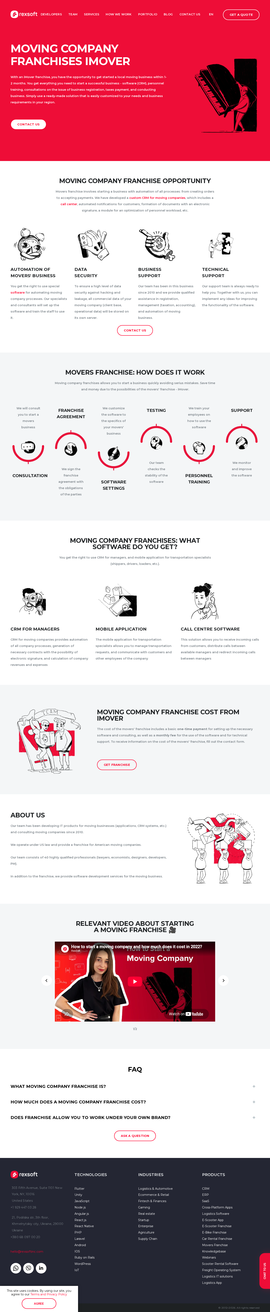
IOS (77, 1251)
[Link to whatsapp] (16, 1268)
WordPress (82, 1264)
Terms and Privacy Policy (48, 1294)
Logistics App (212, 1283)
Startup (143, 1220)
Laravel (79, 1239)
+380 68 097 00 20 (25, 1237)
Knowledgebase (214, 1251)
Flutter (79, 1189)
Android (80, 1245)
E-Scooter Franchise (217, 1226)
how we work (118, 14)
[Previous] (46, 980)
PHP (78, 1232)
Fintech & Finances (152, 1201)
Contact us (28, 124)
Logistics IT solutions (217, 1276)
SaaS (205, 1201)
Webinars (209, 1257)
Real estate (146, 1214)
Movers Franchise (215, 1245)
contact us (190, 14)
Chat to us (264, 1271)
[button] (135, 1086)
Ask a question (135, 1136)
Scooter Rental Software (220, 1264)
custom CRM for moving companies (157, 198)
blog (168, 14)
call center (69, 204)
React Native (84, 1226)
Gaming (144, 1207)
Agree (39, 1303)
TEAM (72, 14)
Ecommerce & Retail (153, 1195)
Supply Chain (147, 1239)
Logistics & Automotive (155, 1189)
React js (80, 1220)
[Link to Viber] (28, 1268)
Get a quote (241, 15)
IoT (76, 1270)
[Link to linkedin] (41, 1268)
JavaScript (81, 1201)
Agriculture (146, 1232)
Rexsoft (39, 1175)
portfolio (147, 14)
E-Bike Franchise (214, 1232)
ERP (205, 1195)
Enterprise (145, 1226)
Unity (78, 1195)
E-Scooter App (213, 1220)
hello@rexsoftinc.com (27, 1251)
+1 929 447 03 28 (23, 1207)
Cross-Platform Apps (217, 1207)
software (18, 292)
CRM (205, 1189)
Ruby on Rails (84, 1257)
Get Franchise (117, 765)
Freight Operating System (221, 1270)
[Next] (223, 980)
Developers (51, 14)
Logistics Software (215, 1214)
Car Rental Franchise (217, 1239)
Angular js (81, 1214)
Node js (80, 1207)
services (91, 14)
